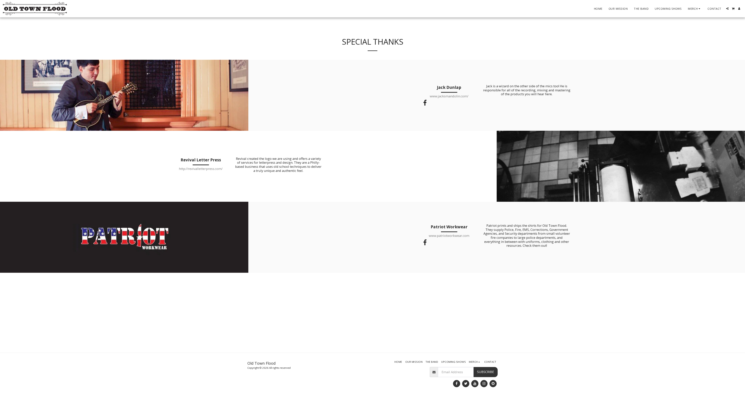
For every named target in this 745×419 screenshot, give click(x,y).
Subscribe (485, 372)
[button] (727, 8)
